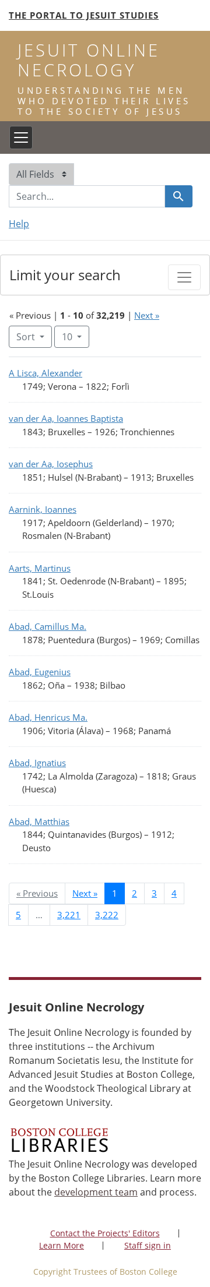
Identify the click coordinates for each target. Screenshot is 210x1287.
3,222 (106, 915)
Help (19, 223)
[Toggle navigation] (21, 137)
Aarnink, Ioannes (42, 509)
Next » (146, 315)
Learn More (61, 1245)
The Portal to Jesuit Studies (84, 15)
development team (96, 1192)
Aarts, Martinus (40, 568)
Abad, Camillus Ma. (47, 626)
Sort (25, 336)
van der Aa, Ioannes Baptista (66, 418)
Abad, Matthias (39, 821)
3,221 (68, 915)
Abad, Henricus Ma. (48, 717)
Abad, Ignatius (37, 762)
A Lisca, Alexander (45, 373)
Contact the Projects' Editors (105, 1233)
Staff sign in (147, 1245)
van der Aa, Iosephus (51, 464)
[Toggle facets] (184, 277)
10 (75, 336)
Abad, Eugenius (40, 672)
